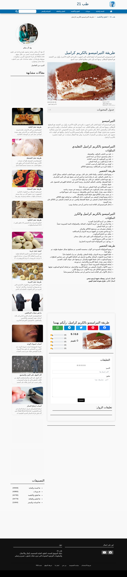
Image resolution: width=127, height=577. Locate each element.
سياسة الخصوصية (74, 565)
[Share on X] (81, 328)
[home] (111, 11)
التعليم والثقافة (60, 11)
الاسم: (108, 368)
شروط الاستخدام (86, 565)
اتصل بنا (57, 565)
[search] (17, 11)
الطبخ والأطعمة (75, 11)
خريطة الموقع (48, 565)
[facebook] (110, 552)
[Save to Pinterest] (93, 328)
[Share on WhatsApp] (57, 328)
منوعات (88, 11)
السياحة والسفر (45, 11)
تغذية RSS (39, 565)
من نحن (64, 565)
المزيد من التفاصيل (37, 65)
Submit (81, 400)
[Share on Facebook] (104, 328)
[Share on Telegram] (69, 328)
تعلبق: (108, 376)
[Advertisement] (81, 35)
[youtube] (104, 552)
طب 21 (112, 17)
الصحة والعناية (100, 11)
